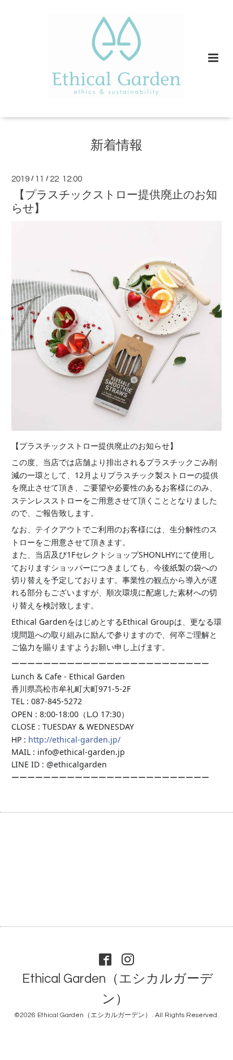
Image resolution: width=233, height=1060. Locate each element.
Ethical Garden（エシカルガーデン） (117, 989)
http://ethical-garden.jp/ (74, 739)
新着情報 (116, 145)
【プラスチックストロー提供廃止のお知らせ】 (114, 201)
